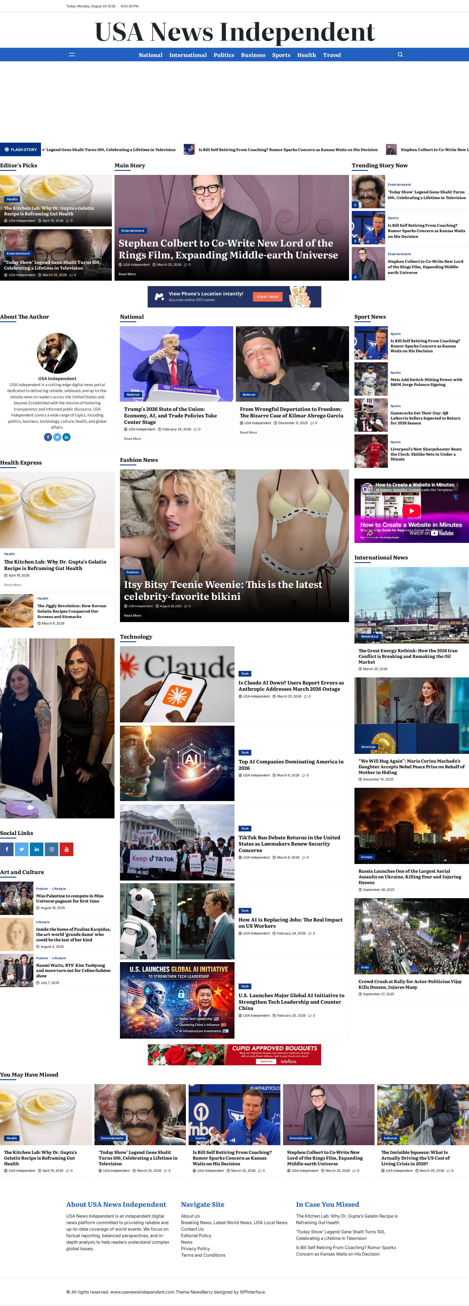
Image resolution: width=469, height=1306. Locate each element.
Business (253, 54)
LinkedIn (66, 437)
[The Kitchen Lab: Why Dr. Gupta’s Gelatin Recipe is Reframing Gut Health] (368, 263)
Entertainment (18, 253)
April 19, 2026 (53, 220)
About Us (190, 1216)
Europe (366, 857)
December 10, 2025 (378, 779)
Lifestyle (59, 888)
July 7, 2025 (50, 982)
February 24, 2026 (177, 429)
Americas (368, 747)
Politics (224, 54)
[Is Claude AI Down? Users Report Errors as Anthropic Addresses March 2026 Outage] (177, 684)
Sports (281, 54)
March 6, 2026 (53, 623)
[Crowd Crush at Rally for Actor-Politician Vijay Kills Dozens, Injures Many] (411, 936)
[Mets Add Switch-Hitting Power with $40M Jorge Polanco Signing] (371, 379)
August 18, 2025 (53, 908)
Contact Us (192, 1229)
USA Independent (22, 220)
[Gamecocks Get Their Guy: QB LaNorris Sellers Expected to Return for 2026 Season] (371, 415)
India (365, 967)
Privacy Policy (195, 1248)
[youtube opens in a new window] (66, 849)
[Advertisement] (234, 102)
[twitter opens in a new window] (21, 849)
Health (306, 54)
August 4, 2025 (52, 946)
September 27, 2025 (378, 994)
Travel (332, 54)
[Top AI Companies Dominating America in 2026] (177, 763)
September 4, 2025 (172, 606)
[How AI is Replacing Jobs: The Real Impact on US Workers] (177, 921)
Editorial (394, 218)
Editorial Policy (196, 1235)
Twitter (57, 437)
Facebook (48, 437)
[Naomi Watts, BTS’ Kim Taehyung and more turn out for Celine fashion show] (16, 970)
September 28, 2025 (378, 889)
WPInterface (252, 1292)
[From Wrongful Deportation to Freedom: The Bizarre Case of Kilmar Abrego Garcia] (292, 364)
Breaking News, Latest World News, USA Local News (234, 1222)
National (151, 54)
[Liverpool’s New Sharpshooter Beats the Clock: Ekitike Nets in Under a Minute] (371, 451)
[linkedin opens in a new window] (36, 849)
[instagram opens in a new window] (51, 849)
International (188, 54)
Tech (245, 674)
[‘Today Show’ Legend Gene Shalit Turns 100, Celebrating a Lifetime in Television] (140, 1114)
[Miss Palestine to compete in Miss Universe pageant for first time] (16, 898)
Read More (135, 274)
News (186, 1242)
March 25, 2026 (55, 275)
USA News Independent (234, 30)
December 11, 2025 (293, 423)
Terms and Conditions (203, 1255)
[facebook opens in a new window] (7, 849)
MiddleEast (370, 636)
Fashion (42, 888)
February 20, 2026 (291, 1015)
